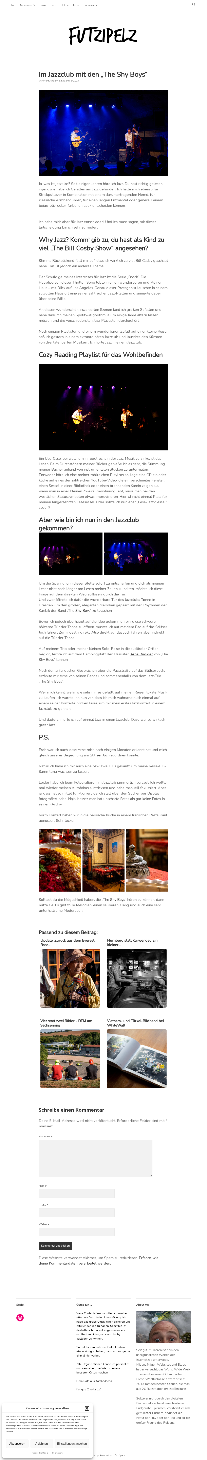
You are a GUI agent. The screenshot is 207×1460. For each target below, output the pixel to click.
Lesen (54, 5)
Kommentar (46, 1136)
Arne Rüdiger (141, 654)
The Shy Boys (79, 610)
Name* (43, 1186)
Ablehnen (41, 1443)
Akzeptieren (17, 1443)
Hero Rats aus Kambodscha (94, 1381)
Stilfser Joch (100, 755)
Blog (12, 5)
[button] (87, 1408)
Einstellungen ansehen (72, 1443)
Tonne (146, 599)
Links (76, 5)
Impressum (57, 1453)
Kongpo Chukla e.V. (88, 1389)
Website (44, 1224)
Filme (65, 5)
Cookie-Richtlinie (40, 1453)
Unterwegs (26, 5)
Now (43, 5)
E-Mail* (43, 1205)
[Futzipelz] (103, 44)
